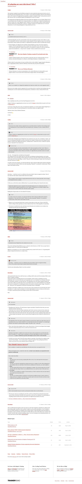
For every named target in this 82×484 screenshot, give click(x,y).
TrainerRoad (3, 1)
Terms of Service (25, 453)
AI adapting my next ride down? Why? (22, 4)
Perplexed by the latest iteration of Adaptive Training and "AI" (21, 439)
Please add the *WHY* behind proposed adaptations (19, 429)
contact (62, 469)
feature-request (19, 431)
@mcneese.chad (25, 414)
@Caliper (11, 98)
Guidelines (18, 453)
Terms (66, 480)
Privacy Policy (32, 453)
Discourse (14, 456)
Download (14, 468)
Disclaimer (62, 480)
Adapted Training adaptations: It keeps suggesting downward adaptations (24, 444)
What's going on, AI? (12, 425)
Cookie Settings (71, 480)
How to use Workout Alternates (25, 69)
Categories (13, 453)
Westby (34, 103)
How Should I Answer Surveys (18, 344)
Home (9, 453)
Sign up (9, 468)
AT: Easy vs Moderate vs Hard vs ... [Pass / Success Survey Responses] (22, 398)
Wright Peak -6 (11, 104)
